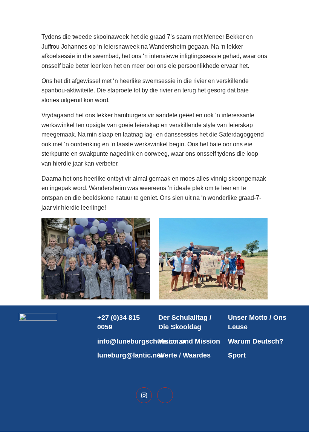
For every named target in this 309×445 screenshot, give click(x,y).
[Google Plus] (165, 395)
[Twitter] (144, 395)
